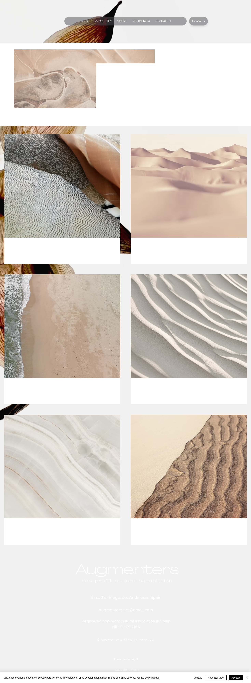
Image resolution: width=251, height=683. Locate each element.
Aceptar (236, 677)
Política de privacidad (147, 677)
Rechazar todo (216, 677)
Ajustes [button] (198, 677)
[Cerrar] (247, 677)
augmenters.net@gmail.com (126, 609)
